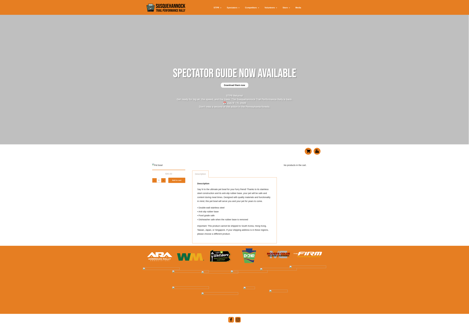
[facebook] (231, 320)
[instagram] (238, 320)
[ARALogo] (160, 251)
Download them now (234, 85)
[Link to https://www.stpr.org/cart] (308, 151)
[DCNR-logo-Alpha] (249, 249)
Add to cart (176, 180)
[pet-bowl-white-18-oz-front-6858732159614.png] (157, 165)
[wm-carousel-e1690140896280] (190, 252)
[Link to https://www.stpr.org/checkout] (317, 151)
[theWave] (278, 269)
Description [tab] (200, 174)
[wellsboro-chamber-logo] (219, 250)
